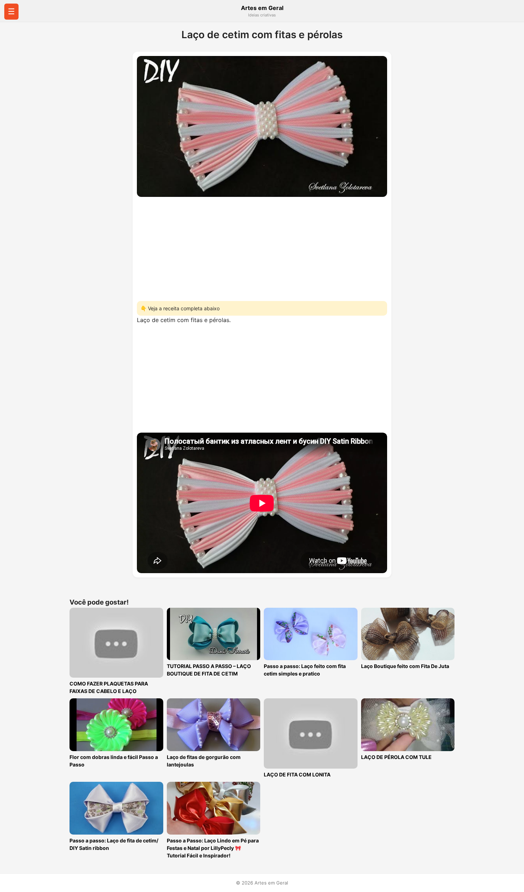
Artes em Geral (262, 7)
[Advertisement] (262, 247)
